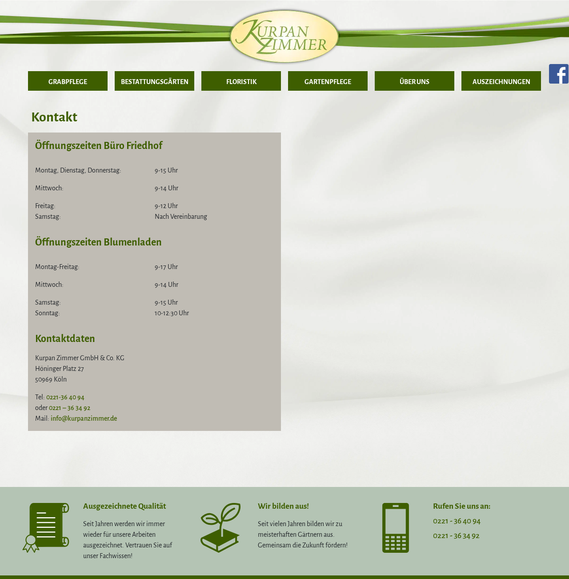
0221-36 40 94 (65, 397)
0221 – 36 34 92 (69, 407)
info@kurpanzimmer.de (84, 418)
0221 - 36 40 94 (457, 521)
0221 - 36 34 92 (456, 535)
